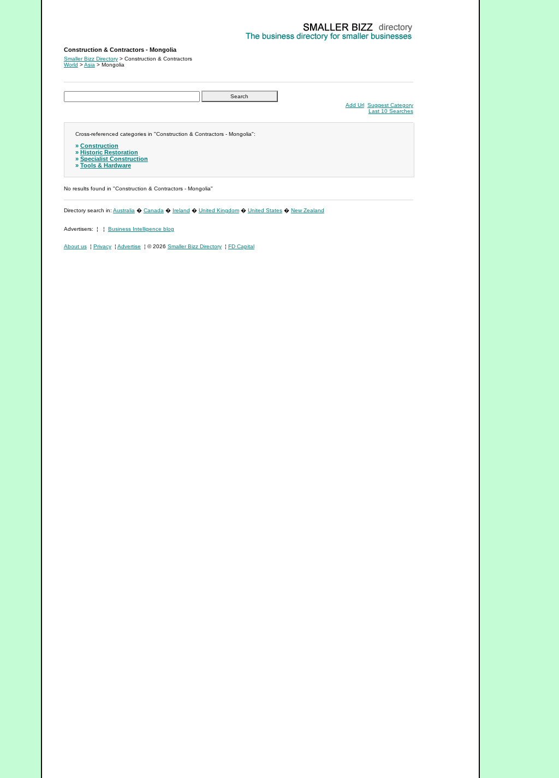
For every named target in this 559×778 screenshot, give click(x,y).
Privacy (102, 246)
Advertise (129, 246)
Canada (154, 210)
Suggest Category (390, 105)
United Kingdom (219, 210)
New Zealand (307, 210)
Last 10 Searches (390, 111)
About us (75, 246)
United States (265, 210)
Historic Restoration (109, 152)
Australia (124, 210)
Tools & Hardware (105, 165)
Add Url (355, 105)
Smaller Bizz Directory (91, 59)
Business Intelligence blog (141, 229)
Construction (99, 145)
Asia (89, 65)
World (71, 65)
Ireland (181, 210)
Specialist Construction (114, 158)
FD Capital (241, 246)
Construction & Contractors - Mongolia (111, 25)
